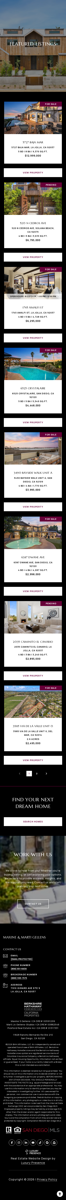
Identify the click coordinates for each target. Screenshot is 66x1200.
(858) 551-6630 (19, 968)
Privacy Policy (47, 1179)
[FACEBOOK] (12, 1143)
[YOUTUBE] (33, 1143)
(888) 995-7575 (19, 978)
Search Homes (33, 821)
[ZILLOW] (54, 1143)
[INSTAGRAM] (19, 1143)
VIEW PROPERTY (33, 172)
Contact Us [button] (33, 903)
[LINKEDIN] (26, 1143)
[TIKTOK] (40, 1143)
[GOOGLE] (47, 1143)
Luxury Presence (33, 1162)
